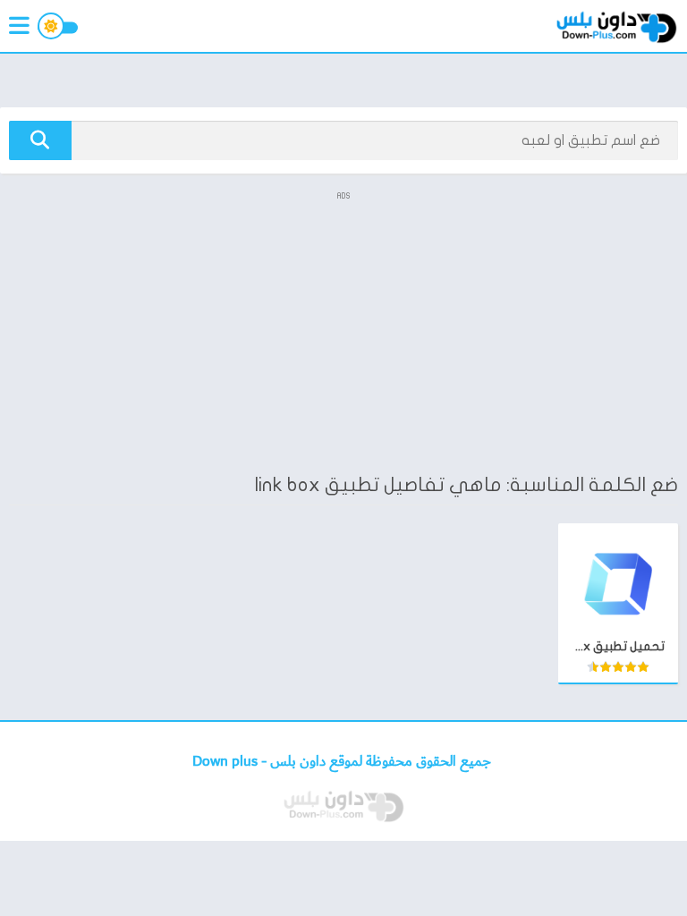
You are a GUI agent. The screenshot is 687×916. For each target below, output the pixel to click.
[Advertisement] (343, 331)
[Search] (40, 140)
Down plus (226, 762)
